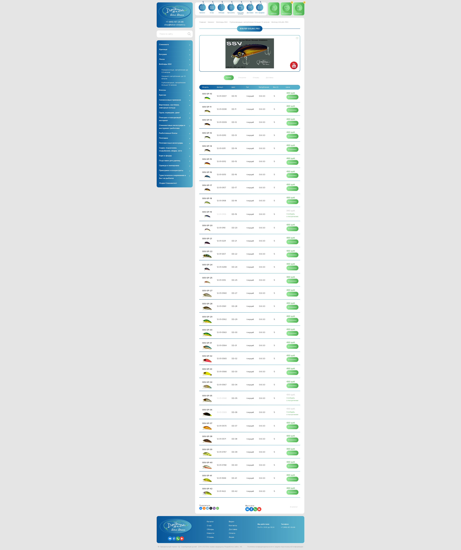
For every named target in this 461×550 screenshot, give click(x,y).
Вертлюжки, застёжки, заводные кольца (169, 106)
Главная (202, 22)
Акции (231, 537)
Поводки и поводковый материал (170, 119)
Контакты (233, 525)
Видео (231, 521)
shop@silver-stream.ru (174, 24)
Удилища (163, 49)
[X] (210, 508)
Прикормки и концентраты (171, 170)
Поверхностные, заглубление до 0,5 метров (174, 71)
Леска (162, 59)
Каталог (211, 22)
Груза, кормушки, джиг (169, 112)
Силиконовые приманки (170, 100)
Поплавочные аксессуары (171, 143)
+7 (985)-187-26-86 (288, 527)
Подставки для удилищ (169, 160)
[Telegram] (207, 508)
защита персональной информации (289, 547)
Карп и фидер (165, 156)
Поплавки (163, 138)
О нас (209, 525)
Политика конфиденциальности (260, 547)
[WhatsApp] (217, 508)
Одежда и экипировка (169, 165)
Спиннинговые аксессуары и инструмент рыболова (172, 126)
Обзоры (210, 529)
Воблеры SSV (165, 64)
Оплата (232, 533)
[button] (297, 38)
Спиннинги (164, 44)
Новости (210, 533)
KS (241, 547)
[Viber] (214, 508)
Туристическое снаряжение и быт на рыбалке (172, 176)
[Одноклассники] (204, 508)
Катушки (163, 54)
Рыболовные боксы (168, 133)
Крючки (162, 95)
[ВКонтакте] (200, 508)
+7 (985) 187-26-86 (175, 22)
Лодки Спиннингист (168, 183)
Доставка (233, 529)
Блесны (162, 90)
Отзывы (210, 537)
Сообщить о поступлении (292, 215)
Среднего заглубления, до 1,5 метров (173, 77)
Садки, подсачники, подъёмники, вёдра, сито (170, 149)
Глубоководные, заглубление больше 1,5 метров (173, 84)
